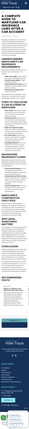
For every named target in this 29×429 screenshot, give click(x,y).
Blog (3, 12)
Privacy (4, 421)
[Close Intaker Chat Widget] (27, 408)
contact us (22, 263)
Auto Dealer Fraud (6, 379)
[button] (8, 7)
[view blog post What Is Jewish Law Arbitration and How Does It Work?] (14, 297)
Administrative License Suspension (11, 382)
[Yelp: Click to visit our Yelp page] (18, 7)
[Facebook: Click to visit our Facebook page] (16, 7)
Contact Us (14, 320)
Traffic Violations (6, 372)
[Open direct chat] (25, 408)
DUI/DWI (3, 370)
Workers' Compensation (8, 377)
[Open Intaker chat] (10, 428)
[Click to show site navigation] (26, 3)
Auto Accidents (5, 375)
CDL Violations (5, 368)
